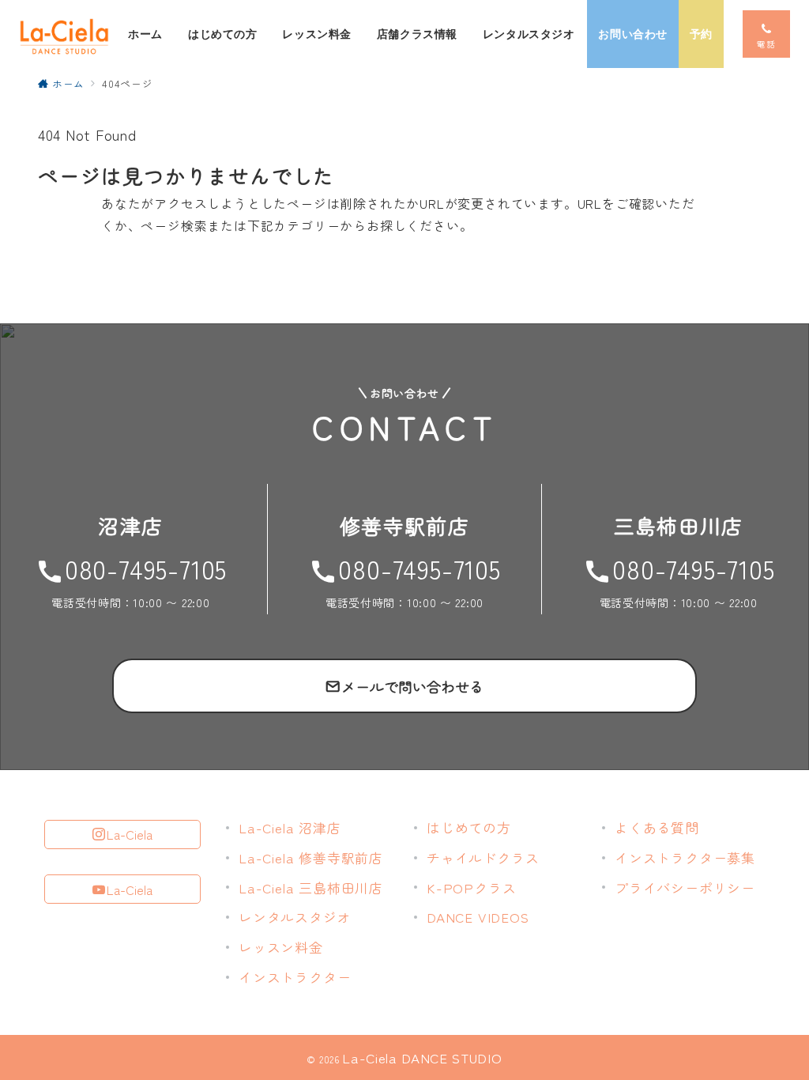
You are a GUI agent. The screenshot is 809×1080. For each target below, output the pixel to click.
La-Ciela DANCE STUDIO (422, 1057)
